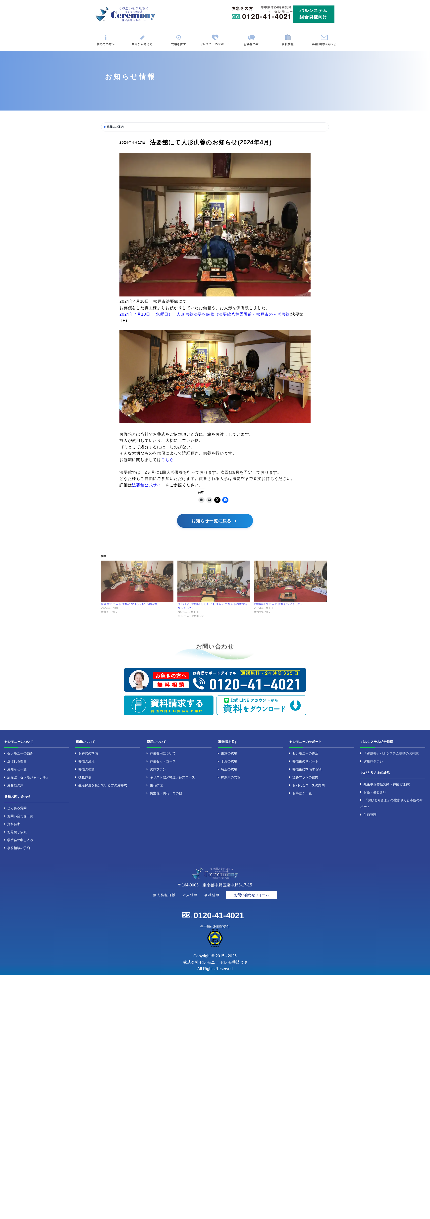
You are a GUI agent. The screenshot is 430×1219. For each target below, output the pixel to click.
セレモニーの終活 (305, 753)
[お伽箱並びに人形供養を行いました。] (290, 581)
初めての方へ (106, 44)
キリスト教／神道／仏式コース (172, 777)
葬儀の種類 (86, 769)
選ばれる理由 (17, 761)
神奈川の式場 (230, 777)
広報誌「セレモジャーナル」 (28, 777)
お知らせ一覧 (17, 769)
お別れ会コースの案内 (308, 785)
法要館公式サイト (148, 485)
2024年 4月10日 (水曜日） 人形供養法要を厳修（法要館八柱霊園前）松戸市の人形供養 (204, 314)
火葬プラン (158, 769)
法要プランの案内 (305, 777)
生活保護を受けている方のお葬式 (102, 785)
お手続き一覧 (302, 793)
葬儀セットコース (163, 761)
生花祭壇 (156, 785)
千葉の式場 (229, 761)
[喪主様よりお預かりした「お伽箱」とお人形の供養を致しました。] (213, 581)
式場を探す (178, 44)
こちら (167, 460)
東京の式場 (229, 753)
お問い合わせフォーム (251, 895)
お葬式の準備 (88, 753)
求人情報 (190, 895)
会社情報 (288, 44)
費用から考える (142, 44)
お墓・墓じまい (375, 792)
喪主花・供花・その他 (166, 793)
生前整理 (370, 814)
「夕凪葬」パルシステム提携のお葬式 (391, 753)
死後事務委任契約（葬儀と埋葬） (388, 784)
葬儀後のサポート (305, 761)
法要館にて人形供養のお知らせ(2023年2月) (130, 603)
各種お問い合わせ (324, 44)
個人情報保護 (164, 895)
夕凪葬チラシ (373, 761)
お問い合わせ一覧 (20, 816)
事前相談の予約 (18, 848)
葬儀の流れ (86, 761)
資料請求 (13, 824)
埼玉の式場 (229, 769)
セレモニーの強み (20, 753)
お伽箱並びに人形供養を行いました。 (279, 603)
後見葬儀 (84, 777)
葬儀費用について (163, 753)
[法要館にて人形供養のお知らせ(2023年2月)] (137, 581)
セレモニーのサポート (215, 44)
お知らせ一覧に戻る (212, 520)
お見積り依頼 (17, 832)
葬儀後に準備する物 (307, 769)
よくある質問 (17, 808)
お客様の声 (251, 44)
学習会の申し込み (20, 840)
